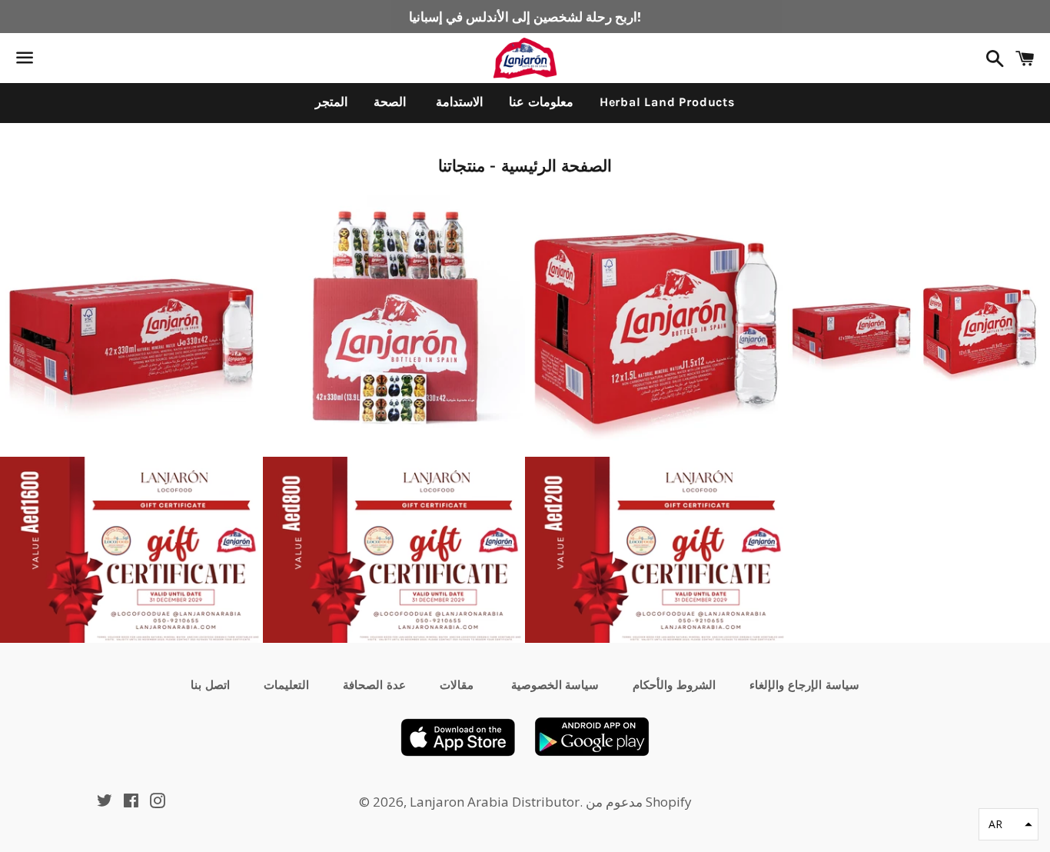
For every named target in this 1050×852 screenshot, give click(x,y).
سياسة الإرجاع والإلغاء (804, 685)
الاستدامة (457, 102)
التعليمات (286, 685)
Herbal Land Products (667, 102)
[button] (1008, 824)
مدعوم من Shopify (639, 801)
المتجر (331, 102)
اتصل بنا (210, 685)
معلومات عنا (541, 102)
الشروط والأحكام (674, 685)
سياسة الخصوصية (553, 685)
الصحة (390, 102)
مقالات (456, 685)
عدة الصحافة (374, 685)
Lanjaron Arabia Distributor (495, 801)
